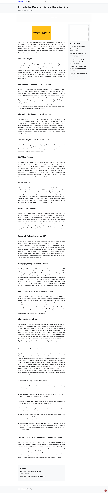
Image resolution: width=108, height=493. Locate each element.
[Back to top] (105, 491)
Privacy (88, 1)
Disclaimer (83, 1)
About (74, 1)
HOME (69, 1)
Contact (78, 1)
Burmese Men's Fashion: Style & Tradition (30, 471)
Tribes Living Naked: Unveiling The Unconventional (33, 476)
